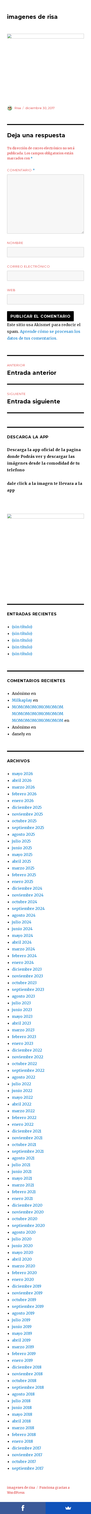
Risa (18, 108)
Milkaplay (22, 700)
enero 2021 (22, 1198)
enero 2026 (23, 800)
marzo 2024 (23, 949)
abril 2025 (21, 861)
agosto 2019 (23, 1313)
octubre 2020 (24, 1218)
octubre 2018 (24, 1380)
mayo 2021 (22, 1178)
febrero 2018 (24, 1434)
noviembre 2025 (27, 814)
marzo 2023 (23, 1029)
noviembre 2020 (28, 1212)
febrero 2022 (24, 1117)
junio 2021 (22, 1171)
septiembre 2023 (28, 989)
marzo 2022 (23, 1110)
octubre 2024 (24, 901)
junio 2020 (22, 1245)
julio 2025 (21, 841)
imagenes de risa (32, 16)
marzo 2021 (23, 1185)
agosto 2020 (24, 1232)
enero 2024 (23, 962)
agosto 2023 (23, 996)
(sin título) (22, 626)
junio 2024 (22, 928)
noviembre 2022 (27, 1056)
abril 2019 (21, 1340)
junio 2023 (22, 1009)
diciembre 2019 (26, 1286)
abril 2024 (22, 942)
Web (11, 290)
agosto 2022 (23, 1077)
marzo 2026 (23, 787)
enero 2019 (22, 1360)
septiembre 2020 (28, 1225)
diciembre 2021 (26, 1131)
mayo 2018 (22, 1414)
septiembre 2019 (28, 1306)
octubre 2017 (24, 1461)
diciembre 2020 (27, 1205)
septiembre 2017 (27, 1468)
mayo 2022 (22, 1097)
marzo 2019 (23, 1346)
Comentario (21, 170)
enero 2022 (22, 1124)
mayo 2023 (22, 1016)
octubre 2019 (24, 1299)
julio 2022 (21, 1083)
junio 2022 (22, 1090)
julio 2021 (21, 1164)
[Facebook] (23, 1508)
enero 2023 (22, 1043)
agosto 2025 (23, 834)
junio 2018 (22, 1407)
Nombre (15, 243)
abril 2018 (21, 1421)
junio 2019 (22, 1326)
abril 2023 (21, 1023)
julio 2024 (21, 922)
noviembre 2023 (27, 976)
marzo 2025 (23, 868)
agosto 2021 (23, 1158)
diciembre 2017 (26, 1448)
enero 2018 (22, 1441)
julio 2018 (21, 1400)
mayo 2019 (22, 1333)
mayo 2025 (22, 854)
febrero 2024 (24, 955)
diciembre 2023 (27, 969)
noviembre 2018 (27, 1373)
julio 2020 (22, 1239)
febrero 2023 (24, 1036)
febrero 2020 (24, 1272)
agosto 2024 (23, 915)
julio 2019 (21, 1319)
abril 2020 (22, 1259)
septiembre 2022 (28, 1070)
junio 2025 (22, 847)
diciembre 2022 (27, 1050)
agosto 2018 (23, 1394)
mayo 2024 (22, 935)
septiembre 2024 (28, 908)
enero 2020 (23, 1279)
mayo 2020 (22, 1252)
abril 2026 (22, 780)
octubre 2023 (24, 982)
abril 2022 (21, 1104)
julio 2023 (21, 1003)
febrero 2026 (24, 793)
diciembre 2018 (26, 1367)
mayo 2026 (22, 773)
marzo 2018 (23, 1427)
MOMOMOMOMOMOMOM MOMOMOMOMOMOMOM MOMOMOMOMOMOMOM (37, 713)
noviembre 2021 (27, 1137)
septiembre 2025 (28, 827)
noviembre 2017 (27, 1454)
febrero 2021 (24, 1191)
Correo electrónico (28, 266)
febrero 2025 (24, 874)
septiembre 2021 (28, 1151)
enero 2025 (22, 881)
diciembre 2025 (27, 807)
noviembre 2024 (27, 895)
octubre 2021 (24, 1144)
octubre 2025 (24, 820)
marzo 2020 (23, 1266)
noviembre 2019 (27, 1292)
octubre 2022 (24, 1063)
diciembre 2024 (27, 888)
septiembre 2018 (28, 1387)
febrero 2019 (24, 1353)
